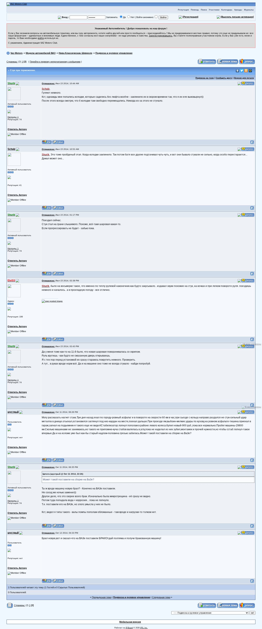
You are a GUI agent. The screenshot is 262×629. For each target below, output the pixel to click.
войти (41, 38)
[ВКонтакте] (237, 70)
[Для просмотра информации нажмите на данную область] (9, 111)
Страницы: (12, 61)
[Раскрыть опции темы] (10, 605)
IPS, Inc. (144, 628)
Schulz (11, 149)
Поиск (204, 10)
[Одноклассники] (246, 70)
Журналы (249, 10)
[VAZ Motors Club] (17, 4)
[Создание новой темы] (228, 61)
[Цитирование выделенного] (239, 83)
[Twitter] (242, 70)
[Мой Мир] (250, 70)
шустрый (13, 412)
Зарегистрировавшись (160, 35)
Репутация (183, 10)
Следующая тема (161, 597)
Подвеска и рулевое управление (113, 53)
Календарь (226, 10)
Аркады (238, 10)
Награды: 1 (13, 117)
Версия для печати (244, 78)
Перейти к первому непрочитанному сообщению (55, 61)
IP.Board (129, 628)
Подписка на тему (204, 78)
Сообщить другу (224, 78)
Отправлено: (48, 83)
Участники (214, 10)
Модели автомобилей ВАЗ (40, 53)
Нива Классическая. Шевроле (75, 53)
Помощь (195, 10)
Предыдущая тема (101, 597)
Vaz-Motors (16, 53)
